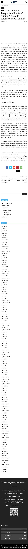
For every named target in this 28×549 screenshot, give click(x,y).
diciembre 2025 (5, 244)
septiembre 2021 (6, 356)
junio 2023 (4, 309)
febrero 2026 (5, 240)
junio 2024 (4, 285)
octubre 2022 (5, 327)
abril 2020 (4, 395)
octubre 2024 (5, 276)
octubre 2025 (5, 249)
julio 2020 (4, 388)
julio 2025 (4, 255)
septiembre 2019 (6, 410)
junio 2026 (4, 231)
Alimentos (5, 208)
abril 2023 (4, 314)
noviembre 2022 (5, 325)
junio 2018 (4, 444)
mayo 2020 (4, 392)
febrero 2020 (5, 399)
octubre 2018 (5, 435)
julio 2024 (4, 282)
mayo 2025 (4, 260)
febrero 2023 (5, 318)
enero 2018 (4, 455)
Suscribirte (23, 538)
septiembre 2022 (6, 329)
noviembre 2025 (5, 246)
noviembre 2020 (5, 379)
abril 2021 (4, 368)
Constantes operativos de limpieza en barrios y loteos (20, 180)
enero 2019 (4, 428)
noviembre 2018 (5, 433)
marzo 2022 (4, 343)
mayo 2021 (4, 365)
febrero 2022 (5, 345)
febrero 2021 (5, 372)
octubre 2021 (5, 354)
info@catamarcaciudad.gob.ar (14, 505)
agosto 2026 (5, 226)
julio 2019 (4, 415)
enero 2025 (4, 269)
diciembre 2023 (5, 298)
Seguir (24, 532)
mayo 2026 (4, 233)
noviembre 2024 (5, 273)
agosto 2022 (5, 332)
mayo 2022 (4, 338)
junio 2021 (4, 363)
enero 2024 (4, 296)
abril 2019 (4, 422)
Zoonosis (4, 217)
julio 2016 (4, 469)
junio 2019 (4, 417)
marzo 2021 (4, 370)
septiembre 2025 (6, 251)
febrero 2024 (5, 294)
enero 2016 (4, 471)
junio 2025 (4, 258)
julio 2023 (4, 307)
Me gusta (24, 529)
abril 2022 (4, 341)
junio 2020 (4, 390)
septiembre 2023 (6, 303)
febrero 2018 (5, 453)
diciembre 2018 (5, 431)
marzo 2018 (4, 451)
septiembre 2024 (6, 278)
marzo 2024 (4, 291)
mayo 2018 (4, 446)
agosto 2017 (5, 467)
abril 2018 (4, 449)
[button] (26, 2)
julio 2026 (4, 228)
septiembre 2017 (6, 464)
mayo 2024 (4, 287)
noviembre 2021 (5, 352)
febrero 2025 (5, 267)
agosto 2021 (5, 359)
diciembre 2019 (5, 404)
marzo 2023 (4, 316)
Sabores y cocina (7, 214)
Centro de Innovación (7, 203)
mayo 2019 (4, 419)
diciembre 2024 (5, 271)
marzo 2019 (4, 424)
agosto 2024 (5, 280)
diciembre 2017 (5, 458)
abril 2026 (4, 235)
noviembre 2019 (5, 406)
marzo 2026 (4, 237)
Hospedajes (6, 212)
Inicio (2, 5)
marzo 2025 (4, 264)
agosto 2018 (5, 440)
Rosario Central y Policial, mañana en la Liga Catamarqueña (7, 180)
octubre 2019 (5, 408)
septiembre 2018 (6, 437)
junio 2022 (4, 336)
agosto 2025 (5, 253)
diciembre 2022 (5, 323)
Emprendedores (5, 205)
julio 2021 (4, 361)
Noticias (2, 7)
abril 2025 (4, 262)
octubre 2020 (5, 381)
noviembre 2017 (5, 460)
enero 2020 (4, 401)
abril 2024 (4, 289)
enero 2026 (4, 242)
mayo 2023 (4, 311)
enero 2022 (4, 347)
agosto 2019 (5, 413)
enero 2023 (4, 320)
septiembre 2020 (6, 383)
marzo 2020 (4, 397)
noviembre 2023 (5, 300)
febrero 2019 (5, 426)
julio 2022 (4, 334)
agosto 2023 (5, 305)
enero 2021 (4, 374)
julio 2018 (4, 442)
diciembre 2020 (5, 377)
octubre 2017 (5, 462)
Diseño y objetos (7, 210)
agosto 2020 (5, 386)
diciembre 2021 (5, 350)
